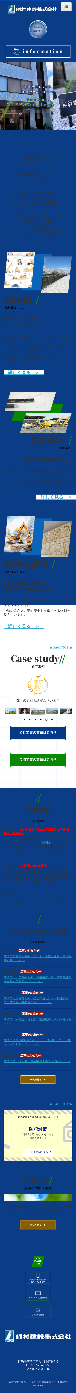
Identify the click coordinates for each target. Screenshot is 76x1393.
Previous (7, 711)
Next (68, 711)
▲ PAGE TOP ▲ (61, 647)
